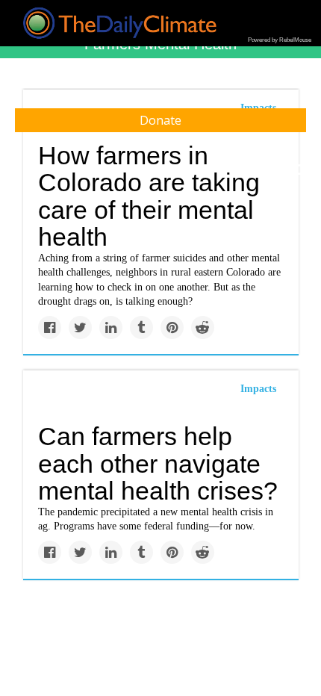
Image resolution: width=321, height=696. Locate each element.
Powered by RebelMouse (279, 40)
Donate (160, 120)
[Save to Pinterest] (172, 327)
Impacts (258, 388)
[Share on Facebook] (49, 327)
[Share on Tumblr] (141, 327)
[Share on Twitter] (80, 327)
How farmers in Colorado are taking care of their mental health (149, 196)
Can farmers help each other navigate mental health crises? (158, 463)
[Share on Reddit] (202, 327)
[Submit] (300, 170)
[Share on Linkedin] (110, 327)
